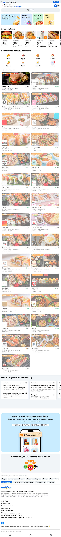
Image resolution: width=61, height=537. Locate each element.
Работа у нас (5, 503)
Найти (32, 10)
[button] (6, 39)
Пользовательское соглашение (11, 513)
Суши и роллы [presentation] (13, 479)
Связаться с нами (7, 506)
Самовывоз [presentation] (51, 482)
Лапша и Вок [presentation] (54, 479)
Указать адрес (17, 6)
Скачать (56, 1)
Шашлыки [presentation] (30, 479)
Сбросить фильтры (8, 70)
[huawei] (35, 425)
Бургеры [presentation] (21, 479)
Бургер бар (4, 40)
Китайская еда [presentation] (6, 482)
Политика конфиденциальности (12, 515)
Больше (53, 64)
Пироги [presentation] (45, 479)
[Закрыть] (1, 1)
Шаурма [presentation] (37, 479)
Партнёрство (5, 508)
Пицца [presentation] (4, 479)
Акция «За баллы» (7, 510)
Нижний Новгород (6, 475)
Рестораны (15, 475)
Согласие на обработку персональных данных (16, 518)
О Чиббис (4, 501)
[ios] (25, 425)
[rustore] (45, 425)
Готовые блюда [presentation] (29, 482)
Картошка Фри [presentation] (40, 482)
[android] (16, 425)
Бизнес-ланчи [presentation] (18, 482)
